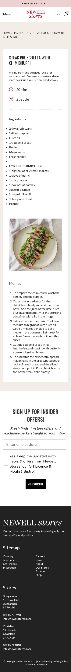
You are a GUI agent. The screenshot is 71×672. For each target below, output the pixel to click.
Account (41, 571)
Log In (57, 14)
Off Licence (10, 563)
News (39, 560)
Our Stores (42, 567)
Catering (8, 556)
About (39, 563)
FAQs (39, 575)
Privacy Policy (61, 661)
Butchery (8, 560)
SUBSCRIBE (35, 484)
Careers (40, 556)
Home (6, 32)
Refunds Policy (44, 661)
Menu (7, 14)
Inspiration (21, 32)
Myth (44, 664)
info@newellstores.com (17, 618)
